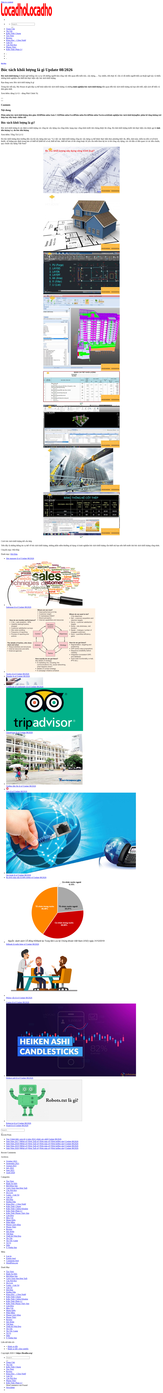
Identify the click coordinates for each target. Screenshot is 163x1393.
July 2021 (10, 1168)
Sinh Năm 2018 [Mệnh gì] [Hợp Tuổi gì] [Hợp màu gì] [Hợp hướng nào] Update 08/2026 (42, 1144)
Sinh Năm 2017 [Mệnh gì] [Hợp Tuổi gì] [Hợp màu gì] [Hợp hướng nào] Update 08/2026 (42, 1141)
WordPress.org (12, 1263)
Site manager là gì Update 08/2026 (20, 558)
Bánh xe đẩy (13, 1346)
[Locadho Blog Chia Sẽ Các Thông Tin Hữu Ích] (26, 15)
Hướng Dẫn (11, 1202)
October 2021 (11, 1161)
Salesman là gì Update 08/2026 (18, 607)
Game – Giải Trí (12, 1195)
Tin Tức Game (12, 1241)
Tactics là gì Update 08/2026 (17, 674)
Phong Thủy (11, 47)
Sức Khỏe (10, 1231)
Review (9, 38)
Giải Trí (9, 42)
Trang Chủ (10, 29)
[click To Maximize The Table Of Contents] (2, 98)
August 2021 (11, 1166)
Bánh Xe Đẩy (11, 1183)
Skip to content (7, 2)
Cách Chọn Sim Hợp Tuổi (16, 1188)
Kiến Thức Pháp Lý (14, 49)
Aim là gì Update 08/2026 (16, 791)
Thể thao (9, 1234)
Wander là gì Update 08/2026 (18, 676)
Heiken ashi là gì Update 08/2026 (19, 1078)
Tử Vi (8, 1243)
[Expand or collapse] (2, 100)
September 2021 (12, 1163)
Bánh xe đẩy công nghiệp (18, 1349)
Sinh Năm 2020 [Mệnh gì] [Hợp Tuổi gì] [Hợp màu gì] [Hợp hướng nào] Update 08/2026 (42, 1148)
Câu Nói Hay (11, 45)
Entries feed (11, 1258)
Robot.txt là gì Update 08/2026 (18, 1123)
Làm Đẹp (10, 1215)
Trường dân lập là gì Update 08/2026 (21, 786)
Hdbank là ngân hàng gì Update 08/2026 (22, 944)
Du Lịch (9, 1193)
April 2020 (10, 1173)
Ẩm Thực (10, 36)
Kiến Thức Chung (13, 33)
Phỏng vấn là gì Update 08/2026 (19, 998)
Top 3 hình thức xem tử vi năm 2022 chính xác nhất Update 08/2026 (33, 1139)
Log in (8, 1256)
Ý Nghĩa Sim (11, 1247)
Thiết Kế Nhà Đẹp (13, 1236)
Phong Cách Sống (13, 1225)
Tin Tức (9, 31)
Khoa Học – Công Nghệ (16, 40)
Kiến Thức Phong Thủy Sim (17, 1213)
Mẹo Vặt (9, 1218)
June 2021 (10, 1170)
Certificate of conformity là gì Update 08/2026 (24, 687)
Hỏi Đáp (3, 63)
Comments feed (12, 1261)
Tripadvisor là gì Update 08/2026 (19, 732)
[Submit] (12, 27)
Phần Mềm (10, 1222)
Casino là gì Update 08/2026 (17, 1002)
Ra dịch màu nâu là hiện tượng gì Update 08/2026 (26, 877)
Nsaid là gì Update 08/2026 (17, 1125)
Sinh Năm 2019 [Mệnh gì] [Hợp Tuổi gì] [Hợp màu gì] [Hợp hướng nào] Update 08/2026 (42, 1146)
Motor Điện (11, 1220)
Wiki (8, 1245)
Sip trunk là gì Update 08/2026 (18, 875)
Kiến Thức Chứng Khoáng (17, 1209)
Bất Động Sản (12, 1186)
